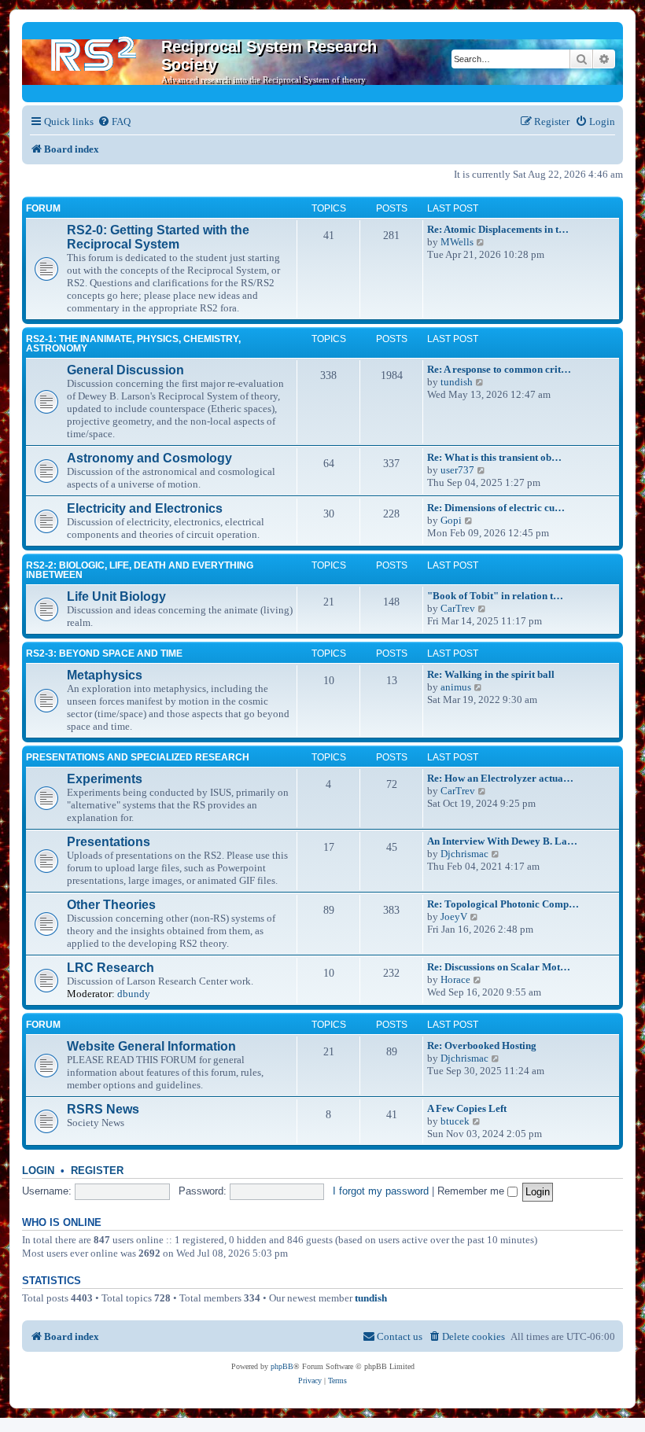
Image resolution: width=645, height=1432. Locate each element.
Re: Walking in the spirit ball (491, 674)
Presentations (108, 842)
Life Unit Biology (116, 596)
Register (97, 1170)
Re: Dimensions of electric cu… (496, 508)
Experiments (104, 779)
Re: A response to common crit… (499, 369)
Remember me (472, 1191)
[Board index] (93, 51)
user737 (457, 470)
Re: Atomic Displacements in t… (498, 229)
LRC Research (110, 967)
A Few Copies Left (467, 1108)
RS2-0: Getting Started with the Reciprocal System (158, 237)
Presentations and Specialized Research (137, 757)
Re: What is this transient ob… (494, 457)
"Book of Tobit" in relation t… (495, 596)
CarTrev (457, 608)
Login (38, 1170)
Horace (455, 979)
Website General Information (151, 1046)
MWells (457, 242)
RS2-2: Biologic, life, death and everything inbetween (139, 570)
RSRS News (103, 1109)
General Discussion (125, 370)
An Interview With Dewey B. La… (502, 841)
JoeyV (453, 916)
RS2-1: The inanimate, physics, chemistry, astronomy (133, 343)
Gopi (451, 520)
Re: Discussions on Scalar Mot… (498, 967)
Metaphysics (104, 675)
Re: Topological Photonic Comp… (503, 904)
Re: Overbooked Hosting (481, 1045)
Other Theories (111, 904)
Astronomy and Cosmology (149, 458)
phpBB (282, 1366)
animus (455, 687)
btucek (455, 1121)
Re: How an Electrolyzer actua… (500, 778)
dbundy (133, 993)
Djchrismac (464, 854)
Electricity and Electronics (145, 508)
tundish (456, 382)
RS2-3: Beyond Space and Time (104, 653)
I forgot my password (381, 1191)
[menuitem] (114, 121)
